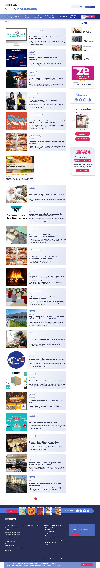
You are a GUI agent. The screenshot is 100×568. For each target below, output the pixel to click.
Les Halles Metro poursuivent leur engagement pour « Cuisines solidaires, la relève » (47, 122)
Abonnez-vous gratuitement (82, 133)
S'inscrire (75, 534)
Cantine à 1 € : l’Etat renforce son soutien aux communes (46, 142)
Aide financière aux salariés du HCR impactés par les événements (46, 195)
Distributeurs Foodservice (50, 16)
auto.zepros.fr (49, 532)
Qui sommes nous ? (11, 525)
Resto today (9, 551)
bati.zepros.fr (49, 527)
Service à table (27, 16)
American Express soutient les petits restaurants (43, 58)
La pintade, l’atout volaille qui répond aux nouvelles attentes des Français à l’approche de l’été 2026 (19, 179)
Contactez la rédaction (12, 535)
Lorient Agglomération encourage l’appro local (47, 339)
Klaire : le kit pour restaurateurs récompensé (46, 381)
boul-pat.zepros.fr (50, 542)
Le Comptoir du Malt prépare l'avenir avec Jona (87, 31)
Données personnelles (56, 559)
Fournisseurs (62, 16)
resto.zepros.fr (49, 534)
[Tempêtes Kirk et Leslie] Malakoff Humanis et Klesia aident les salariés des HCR (46, 79)
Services (32, 51)
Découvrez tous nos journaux (83, 139)
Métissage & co (33, 94)
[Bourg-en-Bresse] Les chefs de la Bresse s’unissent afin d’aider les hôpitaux (44, 443)
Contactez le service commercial (11, 538)
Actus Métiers (9, 16)
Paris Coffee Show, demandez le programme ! (88, 58)
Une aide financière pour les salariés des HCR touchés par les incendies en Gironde (46, 277)
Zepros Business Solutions (82, 160)
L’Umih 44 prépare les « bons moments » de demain (46, 401)
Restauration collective (37, 16)
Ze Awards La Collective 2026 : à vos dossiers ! (82, 85)
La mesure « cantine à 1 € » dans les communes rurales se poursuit (43, 257)
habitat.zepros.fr (50, 536)
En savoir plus (57, 566)
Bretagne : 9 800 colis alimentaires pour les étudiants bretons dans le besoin (45, 215)
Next (90, 119)
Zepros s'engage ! (10, 541)
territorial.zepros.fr (51, 538)
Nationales (32, 187)
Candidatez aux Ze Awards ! (14, 548)
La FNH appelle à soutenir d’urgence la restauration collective (44, 298)
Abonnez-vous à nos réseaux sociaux (11, 545)
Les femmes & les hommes (74, 16)
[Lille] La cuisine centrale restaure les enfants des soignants (46, 484)
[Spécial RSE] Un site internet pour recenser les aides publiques (47, 38)
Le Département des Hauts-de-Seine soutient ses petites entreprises (46, 360)
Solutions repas (33, 229)
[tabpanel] (82, 120)
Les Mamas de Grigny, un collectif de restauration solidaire (43, 101)
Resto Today (83, 171)
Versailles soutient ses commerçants (43, 422)
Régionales (32, 270)
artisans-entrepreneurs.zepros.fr (55, 540)
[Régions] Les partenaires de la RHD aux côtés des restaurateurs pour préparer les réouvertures (47, 318)
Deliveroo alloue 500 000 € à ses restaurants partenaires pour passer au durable (46, 236)
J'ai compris (86, 565)
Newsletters (90, 7)
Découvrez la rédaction (12, 532)
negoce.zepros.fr (50, 529)
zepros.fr (48, 544)
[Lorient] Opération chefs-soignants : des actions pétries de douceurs (45, 464)
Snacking (18, 16)
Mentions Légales (42, 559)
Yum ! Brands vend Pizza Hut (88, 49)
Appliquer (81, 6)
